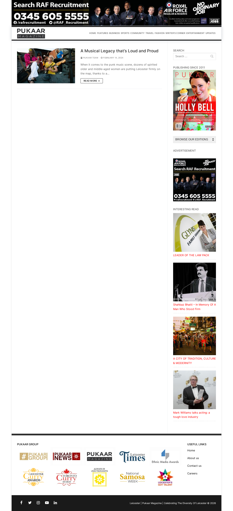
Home (191, 450)
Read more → (92, 80)
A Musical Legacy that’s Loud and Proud (119, 50)
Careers (192, 473)
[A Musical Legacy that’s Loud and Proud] (46, 65)
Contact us (194, 465)
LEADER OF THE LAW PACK (191, 255)
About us (193, 458)
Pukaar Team (90, 58)
